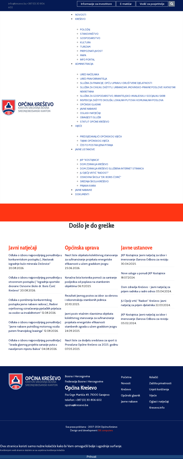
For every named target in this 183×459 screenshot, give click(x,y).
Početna (126, 377)
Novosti (125, 383)
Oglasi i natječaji (159, 401)
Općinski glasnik (130, 395)
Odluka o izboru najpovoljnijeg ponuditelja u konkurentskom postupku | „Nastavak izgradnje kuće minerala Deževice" (35, 259)
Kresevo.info (157, 407)
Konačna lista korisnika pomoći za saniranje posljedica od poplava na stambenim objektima (91, 282)
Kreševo (126, 389)
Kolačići (153, 377)
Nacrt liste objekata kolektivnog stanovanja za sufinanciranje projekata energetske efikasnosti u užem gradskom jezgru (91, 259)
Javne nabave (129, 401)
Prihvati (91, 456)
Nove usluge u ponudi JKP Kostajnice (143, 273)
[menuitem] (80, 14)
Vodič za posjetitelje (152, 4)
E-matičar (126, 4)
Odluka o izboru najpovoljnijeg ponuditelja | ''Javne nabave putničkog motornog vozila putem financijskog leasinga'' (35, 327)
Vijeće (153, 395)
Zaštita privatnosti (160, 383)
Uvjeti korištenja (159, 389)
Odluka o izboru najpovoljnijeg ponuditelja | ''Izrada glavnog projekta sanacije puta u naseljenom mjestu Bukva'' (35, 345)
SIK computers (105, 430)
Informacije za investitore (96, 4)
